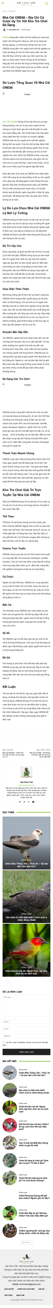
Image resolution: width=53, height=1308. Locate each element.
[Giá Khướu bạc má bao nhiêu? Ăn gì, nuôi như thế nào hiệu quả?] (10, 1125)
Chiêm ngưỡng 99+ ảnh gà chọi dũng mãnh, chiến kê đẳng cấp (34, 1232)
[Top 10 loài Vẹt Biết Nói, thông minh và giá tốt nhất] (10, 1143)
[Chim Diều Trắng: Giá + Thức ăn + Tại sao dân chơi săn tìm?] (26, 843)
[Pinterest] (24, 801)
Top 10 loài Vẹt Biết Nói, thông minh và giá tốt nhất (33, 1144)
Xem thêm (25, 1242)
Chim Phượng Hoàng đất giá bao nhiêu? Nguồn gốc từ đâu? (34, 1197)
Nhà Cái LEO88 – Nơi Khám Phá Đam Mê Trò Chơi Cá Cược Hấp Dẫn (40, 754)
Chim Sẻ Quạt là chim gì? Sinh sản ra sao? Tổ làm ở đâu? (33, 1161)
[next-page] (8, 981)
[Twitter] (29, 801)
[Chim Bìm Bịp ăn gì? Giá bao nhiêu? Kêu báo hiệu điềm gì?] (10, 1213)
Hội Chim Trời (14, 30)
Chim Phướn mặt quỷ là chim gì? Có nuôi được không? (33, 1179)
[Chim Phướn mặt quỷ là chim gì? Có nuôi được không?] (10, 1178)
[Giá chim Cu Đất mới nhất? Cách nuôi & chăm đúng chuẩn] (26, 896)
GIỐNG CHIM (26, 860)
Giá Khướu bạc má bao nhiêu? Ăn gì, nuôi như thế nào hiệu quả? (34, 1127)
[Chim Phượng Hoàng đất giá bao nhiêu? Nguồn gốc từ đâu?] (10, 1195)
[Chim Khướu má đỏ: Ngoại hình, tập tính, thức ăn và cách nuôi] (26, 950)
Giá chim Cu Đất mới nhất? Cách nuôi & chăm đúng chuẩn (26, 918)
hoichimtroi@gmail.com (30, 1284)
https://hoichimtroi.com (26, 785)
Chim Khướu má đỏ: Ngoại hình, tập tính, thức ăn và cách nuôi (26, 972)
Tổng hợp (12, 11)
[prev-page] (4, 981)
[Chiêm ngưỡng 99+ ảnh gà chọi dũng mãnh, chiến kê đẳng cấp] (10, 1230)
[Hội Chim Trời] (5, 29)
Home (5, 11)
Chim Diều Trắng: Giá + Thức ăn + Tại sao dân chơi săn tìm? (26, 865)
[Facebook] (20, 801)
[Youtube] (33, 801)
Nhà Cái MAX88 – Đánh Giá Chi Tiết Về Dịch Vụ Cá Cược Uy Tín (13, 754)
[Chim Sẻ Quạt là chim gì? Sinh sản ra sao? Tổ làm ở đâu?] (10, 1160)
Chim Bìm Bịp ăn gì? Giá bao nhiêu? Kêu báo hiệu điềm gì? (33, 1214)
